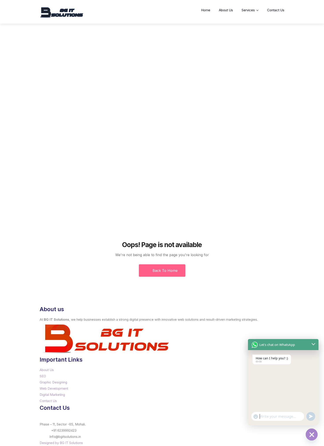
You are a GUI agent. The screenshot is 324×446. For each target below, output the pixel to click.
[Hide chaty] (312, 434)
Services (248, 10)
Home (205, 10)
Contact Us (275, 10)
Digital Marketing (52, 395)
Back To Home (164, 270)
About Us (226, 10)
